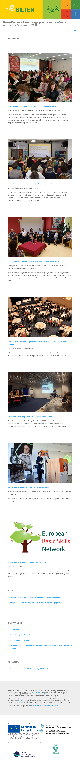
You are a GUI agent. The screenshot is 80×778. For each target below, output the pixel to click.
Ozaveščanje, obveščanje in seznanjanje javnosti (28, 635)
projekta (21, 701)
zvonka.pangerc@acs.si (41, 694)
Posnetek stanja (16, 629)
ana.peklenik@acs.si (33, 692)
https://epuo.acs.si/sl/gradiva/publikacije (44, 706)
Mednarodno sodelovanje (20, 640)
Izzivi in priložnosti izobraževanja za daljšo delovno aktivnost (32, 106)
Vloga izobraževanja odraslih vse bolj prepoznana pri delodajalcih (33, 261)
